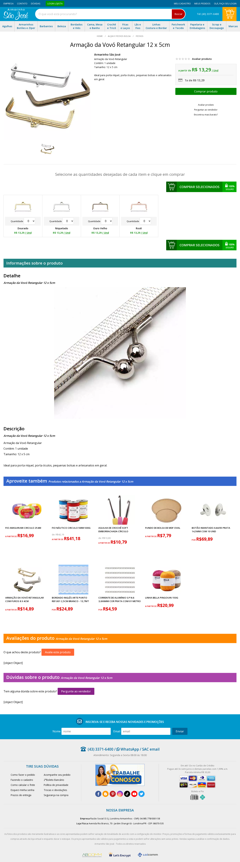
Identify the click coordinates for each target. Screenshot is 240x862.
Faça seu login (227, 3)
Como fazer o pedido (23, 774)
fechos (139, 36)
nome (57, 731)
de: (54, 534)
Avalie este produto (58, 652)
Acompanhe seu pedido (57, 774)
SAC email (151, 749)
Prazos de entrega (21, 795)
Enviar (180, 731)
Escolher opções (205, 91)
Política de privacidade (56, 785)
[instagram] (120, 794)
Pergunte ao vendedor (76, 691)
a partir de (11, 536)
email (116, 731)
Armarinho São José (107, 54)
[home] (16, 19)
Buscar (178, 14)
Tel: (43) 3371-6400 (208, 14)
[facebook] (98, 794)
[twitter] (141, 794)
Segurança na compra (56, 795)
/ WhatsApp (126, 749)
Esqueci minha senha (22, 790)
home (100, 36)
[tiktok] (127, 794)
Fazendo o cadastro (22, 779)
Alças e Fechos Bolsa (119, 36)
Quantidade (17, 221)
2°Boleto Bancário (54, 779)
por (194, 540)
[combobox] (110, 14)
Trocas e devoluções (55, 790)
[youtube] (134, 794)
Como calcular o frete (23, 785)
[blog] (105, 794)
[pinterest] (113, 794)
